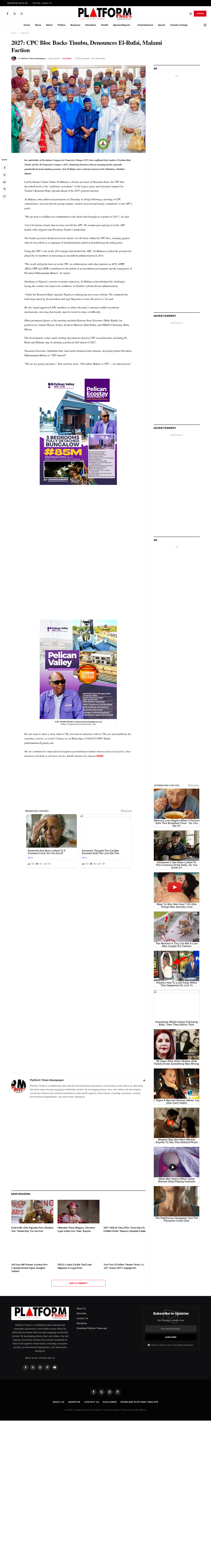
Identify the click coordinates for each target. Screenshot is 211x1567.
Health (104, 25)
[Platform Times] (105, 13)
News (38, 25)
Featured (67, 58)
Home (27, 25)
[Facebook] (4, 168)
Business (75, 25)
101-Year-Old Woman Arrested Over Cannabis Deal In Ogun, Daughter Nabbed (29, 1268)
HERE (100, 756)
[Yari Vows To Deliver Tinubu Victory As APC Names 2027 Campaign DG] (124, 1248)
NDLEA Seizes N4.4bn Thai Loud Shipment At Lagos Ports (74, 1266)
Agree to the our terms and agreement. (172, 1345)
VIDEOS (200, 13)
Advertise (81, 1313)
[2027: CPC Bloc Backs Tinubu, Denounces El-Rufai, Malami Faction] (78, 109)
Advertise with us (17, 3)
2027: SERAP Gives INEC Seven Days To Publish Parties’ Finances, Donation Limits (124, 1229)
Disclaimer (82, 1323)
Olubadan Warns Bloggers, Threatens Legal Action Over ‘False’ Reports (76, 1229)
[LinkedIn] (4, 182)
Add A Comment (78, 1283)
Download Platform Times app (92, 1328)
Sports (161, 25)
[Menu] (205, 24)
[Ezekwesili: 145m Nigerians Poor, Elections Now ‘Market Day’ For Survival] (32, 1211)
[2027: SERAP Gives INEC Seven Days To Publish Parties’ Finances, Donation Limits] (124, 1211)
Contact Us (82, 1318)
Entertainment (145, 25)
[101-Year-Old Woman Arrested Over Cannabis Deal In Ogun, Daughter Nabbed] (32, 1248)
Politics (61, 25)
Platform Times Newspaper (33, 58)
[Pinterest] (4, 189)
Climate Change (179, 25)
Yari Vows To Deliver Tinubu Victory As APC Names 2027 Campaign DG (123, 1266)
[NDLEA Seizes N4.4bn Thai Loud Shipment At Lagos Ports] (78, 1248)
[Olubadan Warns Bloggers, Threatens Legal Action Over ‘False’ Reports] (78, 1211)
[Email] (4, 196)
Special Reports (121, 25)
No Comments (84, 58)
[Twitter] (4, 175)
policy (180, 1345)
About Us (81, 1308)
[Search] (190, 13)
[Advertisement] (78, 520)
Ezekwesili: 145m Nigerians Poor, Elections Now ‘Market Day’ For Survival (32, 1229)
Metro (49, 25)
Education (90, 25)
